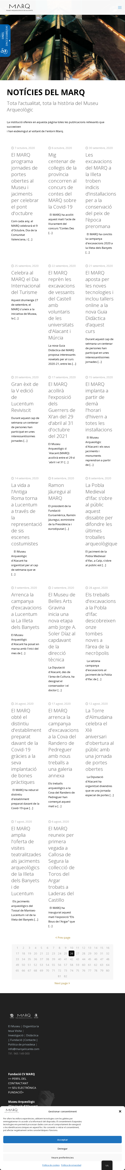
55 (53, 965)
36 (35, 959)
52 (35, 965)
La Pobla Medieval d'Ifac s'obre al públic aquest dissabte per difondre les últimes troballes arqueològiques (102, 514)
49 (17, 965)
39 (53, 959)
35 (29, 959)
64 (107, 965)
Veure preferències (62, 1157)
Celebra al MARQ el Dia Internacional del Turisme (25, 282)
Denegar (63, 1148)
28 (83, 953)
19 (29, 953)
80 (107, 970)
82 (65, 976)
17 (17, 953)
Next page (61, 983)
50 (23, 965)
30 (95, 953)
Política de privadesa (22, 1044)
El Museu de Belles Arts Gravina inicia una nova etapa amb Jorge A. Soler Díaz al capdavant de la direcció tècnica (62, 627)
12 (83, 948)
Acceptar (62, 1139)
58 (71, 965)
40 (59, 959)
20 (35, 953)
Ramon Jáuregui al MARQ (59, 491)
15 (101, 948)
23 (53, 953)
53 (41, 965)
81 (59, 976)
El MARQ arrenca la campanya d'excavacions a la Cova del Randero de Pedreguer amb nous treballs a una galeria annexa (63, 743)
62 (95, 965)
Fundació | (17, 1040)
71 (53, 970)
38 (47, 959)
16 (107, 948)
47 (101, 959)
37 (41, 959)
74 (71, 970)
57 (65, 965)
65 (17, 970)
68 (35, 970)
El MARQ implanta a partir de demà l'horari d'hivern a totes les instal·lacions (98, 407)
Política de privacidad (71, 1165)
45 (89, 959)
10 (71, 948)
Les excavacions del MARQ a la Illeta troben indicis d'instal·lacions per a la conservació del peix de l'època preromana (100, 190)
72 (59, 970)
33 (17, 959)
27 (77, 953)
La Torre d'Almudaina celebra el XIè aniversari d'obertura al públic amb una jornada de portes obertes (99, 739)
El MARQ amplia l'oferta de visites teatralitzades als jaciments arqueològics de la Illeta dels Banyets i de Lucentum (26, 861)
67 (29, 970)
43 (77, 959)
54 (47, 965)
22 (47, 953)
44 (83, 959)
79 (101, 970)
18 (23, 953)
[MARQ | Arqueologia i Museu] (19, 7)
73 (65, 970)
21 (41, 953)
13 (89, 948)
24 (59, 953)
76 (83, 970)
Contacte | (31, 1040)
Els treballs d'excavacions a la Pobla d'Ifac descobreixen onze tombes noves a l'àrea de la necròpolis (100, 623)
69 (41, 970)
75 (77, 970)
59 (77, 965)
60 (83, 965)
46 (95, 959)
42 (71, 959)
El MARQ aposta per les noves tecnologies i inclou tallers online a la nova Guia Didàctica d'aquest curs (99, 301)
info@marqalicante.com (23, 1049)
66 (23, 970)
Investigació (15, 1035)
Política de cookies (51, 1165)
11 (77, 948)
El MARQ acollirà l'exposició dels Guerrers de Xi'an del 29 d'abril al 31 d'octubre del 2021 (61, 410)
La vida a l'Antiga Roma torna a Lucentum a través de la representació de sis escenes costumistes (26, 514)
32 (107, 953)
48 (107, 959)
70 (47, 970)
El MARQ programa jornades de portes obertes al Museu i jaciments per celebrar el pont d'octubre (25, 183)
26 (71, 953)
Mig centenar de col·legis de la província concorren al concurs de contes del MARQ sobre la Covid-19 (62, 180)
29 (89, 953)
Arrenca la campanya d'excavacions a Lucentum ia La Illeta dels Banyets (26, 610)
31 (101, 953)
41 (65, 959)
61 (89, 965)
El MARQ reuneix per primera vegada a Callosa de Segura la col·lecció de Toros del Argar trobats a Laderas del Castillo (61, 864)
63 (101, 965)
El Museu (14, 1026)
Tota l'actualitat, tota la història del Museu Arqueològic (52, 106)
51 (29, 965)
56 (59, 965)
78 (95, 970)
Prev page (64, 937)
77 (89, 970)
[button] (120, 1111)
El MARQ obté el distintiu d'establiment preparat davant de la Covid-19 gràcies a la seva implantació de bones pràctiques (26, 746)
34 (23, 959)
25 (65, 953)
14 (95, 948)
